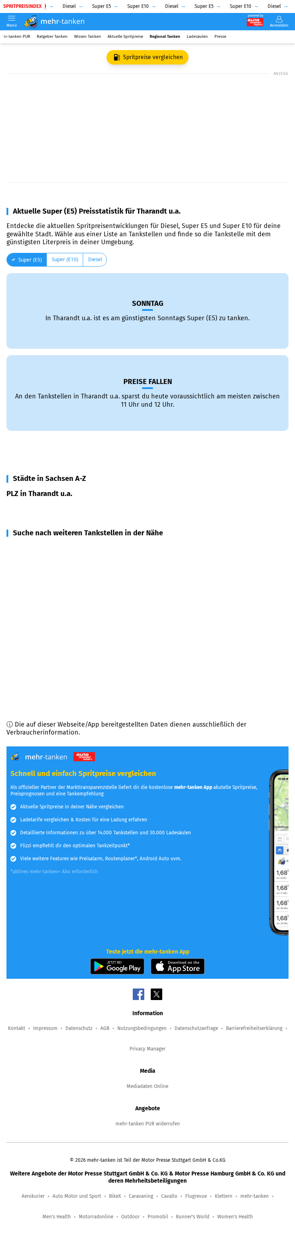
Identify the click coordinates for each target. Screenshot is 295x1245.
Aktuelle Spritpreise (125, 37)
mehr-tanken (254, 1196)
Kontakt (16, 1028)
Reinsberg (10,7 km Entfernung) (62, 639)
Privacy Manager (147, 1049)
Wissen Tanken (87, 37)
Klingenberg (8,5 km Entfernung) (62, 574)
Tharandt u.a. (34, 509)
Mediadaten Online (147, 1086)
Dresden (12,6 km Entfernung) (58, 652)
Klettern (223, 1196)
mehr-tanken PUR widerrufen (147, 1124)
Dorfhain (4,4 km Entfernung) (58, 548)
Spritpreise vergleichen (153, 57)
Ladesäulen (197, 37)
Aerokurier (33, 1196)
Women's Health (235, 1217)
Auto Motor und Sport (77, 1196)
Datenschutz (78, 1028)
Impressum (45, 1028)
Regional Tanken (165, 37)
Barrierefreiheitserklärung (254, 1028)
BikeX (115, 1196)
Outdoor (130, 1217)
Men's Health (56, 1217)
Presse (220, 37)
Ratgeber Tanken (52, 37)
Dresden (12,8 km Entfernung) (59, 665)
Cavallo (169, 1196)
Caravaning (141, 1196)
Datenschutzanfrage (196, 1028)
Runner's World (192, 1217)
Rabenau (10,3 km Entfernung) (59, 626)
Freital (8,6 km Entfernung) (55, 587)
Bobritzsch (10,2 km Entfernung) (62, 613)
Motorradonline (96, 1217)
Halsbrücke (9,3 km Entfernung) (62, 600)
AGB (104, 1028)
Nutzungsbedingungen (142, 1028)
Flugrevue (196, 1196)
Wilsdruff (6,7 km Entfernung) (58, 561)
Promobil (158, 1217)
